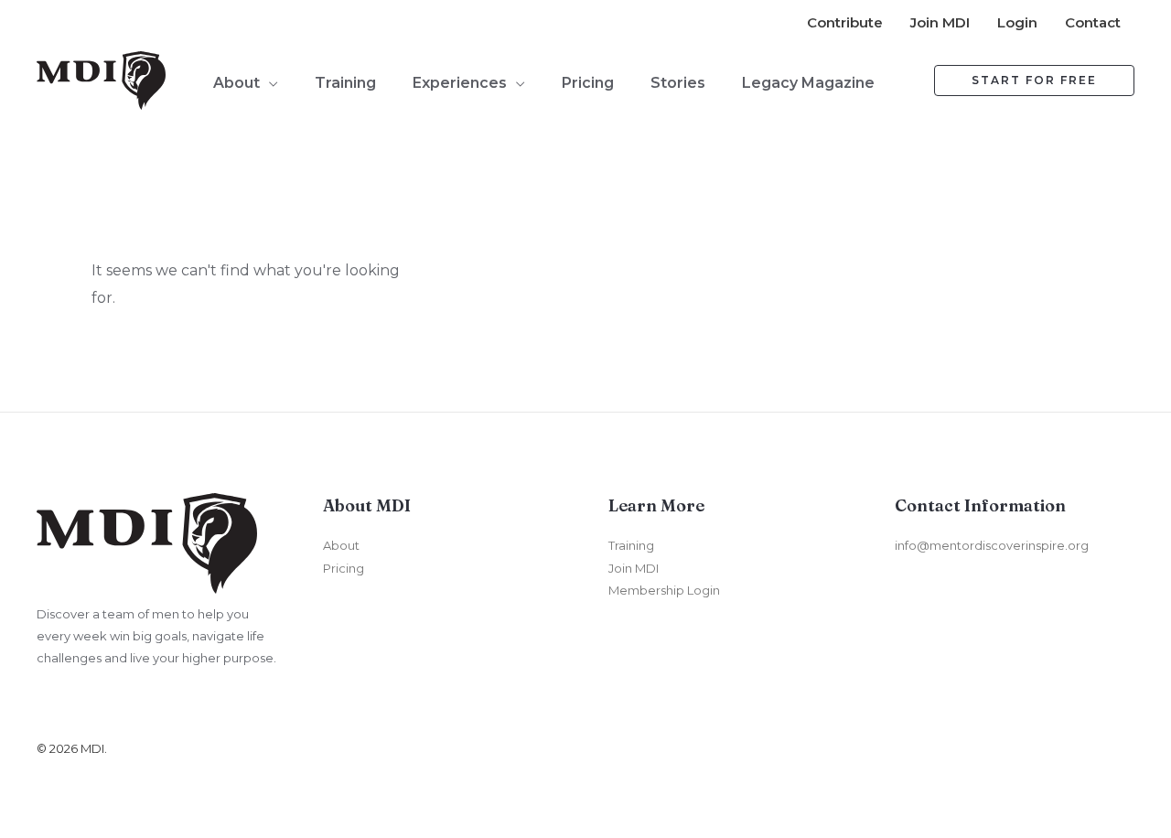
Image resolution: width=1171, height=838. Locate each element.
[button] (269, 83)
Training (631, 545)
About (341, 545)
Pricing (343, 568)
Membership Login (664, 590)
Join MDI (633, 568)
